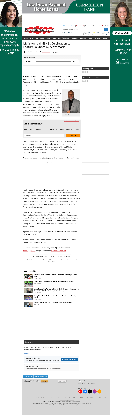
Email (64, 381)
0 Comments (46, 52)
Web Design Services (62, 397)
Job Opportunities (45, 397)
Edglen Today (71, 400)
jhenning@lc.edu (29, 251)
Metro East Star (63, 400)
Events (54, 38)
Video (31, 38)
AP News (66, 38)
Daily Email (80, 26)
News (36, 38)
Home (26, 38)
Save (55, 52)
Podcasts (101, 26)
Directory (105, 38)
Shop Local (74, 38)
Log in (63, 32)
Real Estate (97, 38)
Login (60, 381)
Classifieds (82, 38)
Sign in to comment (70, 359)
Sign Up (70, 32)
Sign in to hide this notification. (71, 121)
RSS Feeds (83, 397)
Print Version (28, 376)
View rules (26, 353)
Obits (48, 38)
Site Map (77, 397)
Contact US (71, 397)
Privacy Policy (94, 397)
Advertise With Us (36, 397)
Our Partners (53, 397)
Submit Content (90, 26)
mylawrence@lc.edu (58, 251)
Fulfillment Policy (102, 397)
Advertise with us (69, 26)
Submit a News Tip (41, 376)
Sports (42, 38)
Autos (90, 38)
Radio (107, 26)
